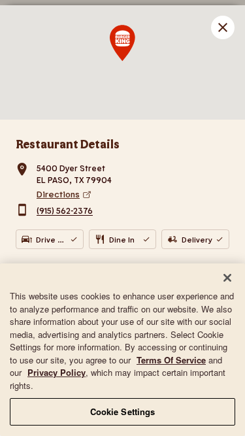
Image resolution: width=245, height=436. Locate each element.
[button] (223, 27)
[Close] (227, 277)
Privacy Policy (56, 372)
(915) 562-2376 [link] (65, 211)
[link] (133, 194)
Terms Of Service (171, 360)
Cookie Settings (122, 411)
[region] (122, 349)
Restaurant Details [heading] (68, 144)
